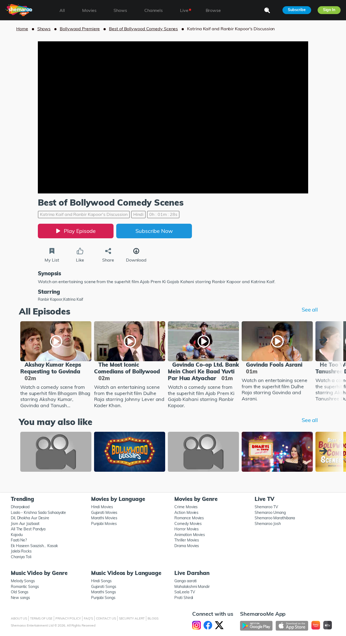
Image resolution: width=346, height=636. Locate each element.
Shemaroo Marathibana (275, 518)
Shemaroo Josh (268, 523)
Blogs (153, 618)
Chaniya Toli (21, 556)
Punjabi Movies (104, 523)
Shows (44, 28)
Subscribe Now (154, 230)
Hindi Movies (102, 506)
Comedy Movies (188, 523)
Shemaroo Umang (270, 512)
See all (310, 309)
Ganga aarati (185, 580)
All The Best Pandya (28, 529)
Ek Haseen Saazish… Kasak (34, 545)
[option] (55, 365)
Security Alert (132, 618)
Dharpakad (20, 506)
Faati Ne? (19, 540)
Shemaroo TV (266, 506)
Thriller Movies (186, 540)
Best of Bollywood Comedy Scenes (143, 28)
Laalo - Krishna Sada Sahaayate (38, 512)
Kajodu (16, 534)
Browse (213, 10)
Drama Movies (186, 545)
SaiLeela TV (184, 592)
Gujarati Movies (104, 512)
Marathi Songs (103, 592)
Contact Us (106, 618)
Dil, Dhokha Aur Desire (30, 518)
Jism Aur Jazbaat (25, 523)
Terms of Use (41, 618)
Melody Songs (23, 580)
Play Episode (80, 230)
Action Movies (186, 512)
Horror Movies (186, 529)
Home (22, 28)
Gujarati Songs (103, 586)
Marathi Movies (104, 518)
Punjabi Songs (103, 597)
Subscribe (296, 9)
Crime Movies (186, 506)
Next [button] (324, 339)
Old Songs (19, 592)
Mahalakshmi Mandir (191, 586)
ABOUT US (19, 618)
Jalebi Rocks (21, 551)
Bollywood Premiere (80, 28)
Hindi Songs (101, 580)
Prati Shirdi (183, 597)
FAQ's (88, 618)
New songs (20, 597)
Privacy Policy (68, 618)
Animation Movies (189, 534)
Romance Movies (189, 518)
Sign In (329, 9)
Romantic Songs (25, 586)
